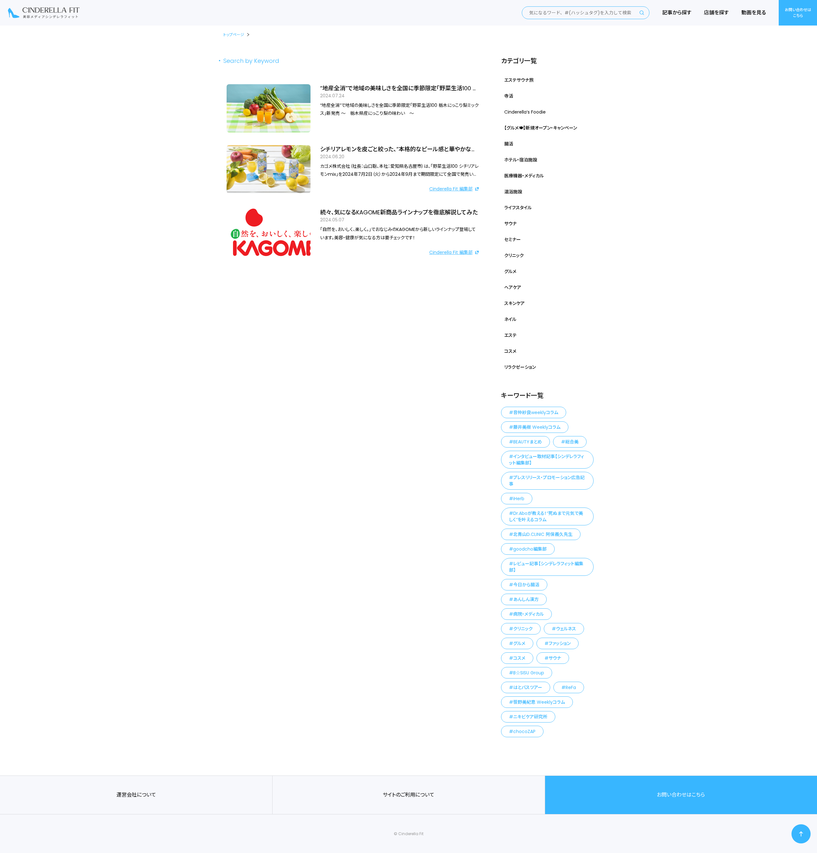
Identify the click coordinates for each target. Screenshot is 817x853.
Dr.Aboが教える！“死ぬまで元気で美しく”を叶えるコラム (546, 516)
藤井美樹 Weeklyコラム (536, 427)
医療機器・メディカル (524, 176)
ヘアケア (512, 287)
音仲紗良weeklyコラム (535, 412)
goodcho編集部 (530, 549)
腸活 (508, 144)
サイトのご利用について (408, 794)
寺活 (508, 96)
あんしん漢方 (526, 599)
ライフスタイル (518, 207)
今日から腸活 (526, 585)
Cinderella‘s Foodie (525, 112)
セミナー (512, 239)
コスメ (510, 351)
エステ (510, 335)
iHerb (518, 498)
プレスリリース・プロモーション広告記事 (547, 480)
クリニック (514, 255)
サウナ (510, 223)
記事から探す (676, 12)
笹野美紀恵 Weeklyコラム (539, 702)
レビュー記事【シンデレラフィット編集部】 (546, 566)
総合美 (572, 442)
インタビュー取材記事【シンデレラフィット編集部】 (546, 459)
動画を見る (753, 12)
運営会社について (136, 794)
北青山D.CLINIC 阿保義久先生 (543, 534)
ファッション (560, 643)
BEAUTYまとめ (527, 442)
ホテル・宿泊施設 (520, 160)
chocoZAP (524, 731)
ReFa (571, 687)
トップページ (233, 34)
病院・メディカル (528, 614)
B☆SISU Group (528, 673)
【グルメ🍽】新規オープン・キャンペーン (540, 128)
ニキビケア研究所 (530, 717)
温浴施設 (513, 192)
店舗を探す (716, 12)
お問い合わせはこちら (798, 12)
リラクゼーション (520, 367)
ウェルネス (566, 629)
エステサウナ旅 (519, 80)
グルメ (510, 271)
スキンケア (514, 303)
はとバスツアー (527, 687)
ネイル (510, 319)
